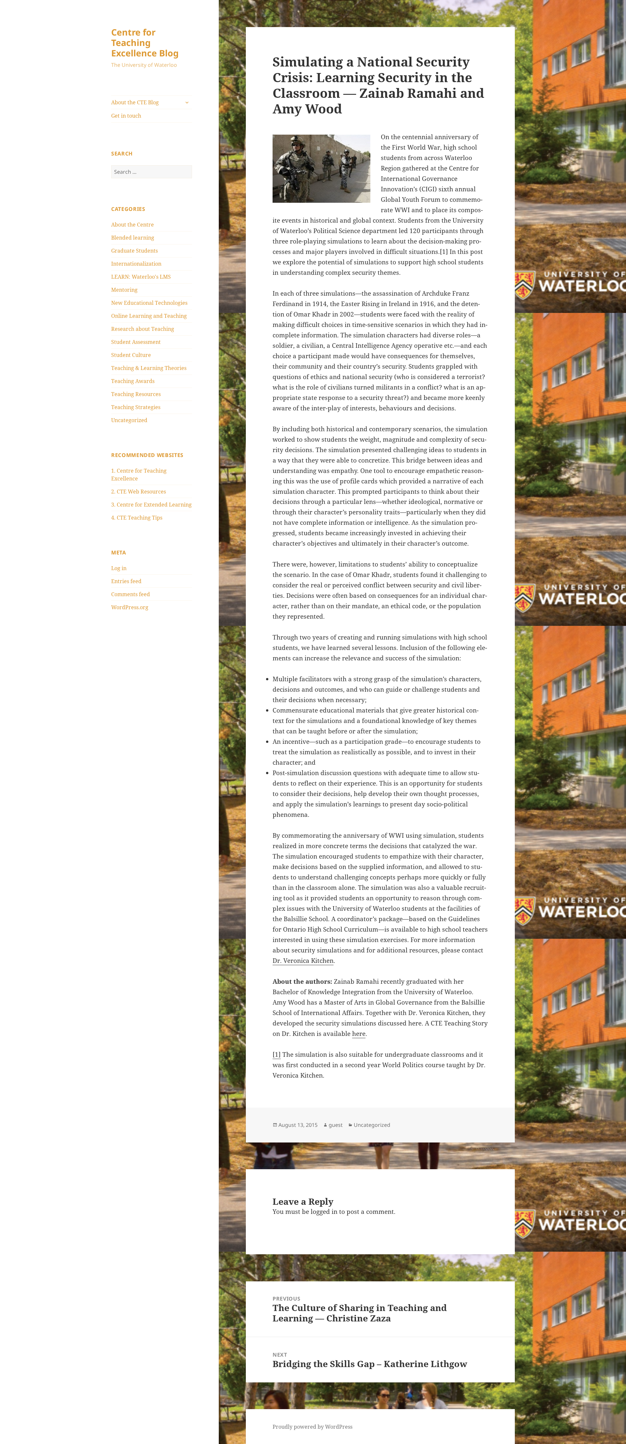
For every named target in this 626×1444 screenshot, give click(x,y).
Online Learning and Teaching (149, 315)
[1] (277, 1054)
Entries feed (126, 581)
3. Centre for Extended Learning (151, 504)
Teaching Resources (136, 394)
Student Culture (131, 355)
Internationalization (136, 263)
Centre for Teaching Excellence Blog (145, 42)
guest (336, 1124)
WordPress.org (129, 607)
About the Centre (132, 224)
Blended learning (132, 237)
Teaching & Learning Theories (148, 368)
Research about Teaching (142, 328)
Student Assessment (136, 342)
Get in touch (126, 115)
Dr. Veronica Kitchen (303, 960)
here (358, 1033)
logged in (324, 1211)
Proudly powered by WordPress (312, 1426)
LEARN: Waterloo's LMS (141, 276)
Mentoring (124, 289)
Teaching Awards (133, 381)
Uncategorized (129, 420)
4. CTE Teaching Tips (136, 517)
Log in (119, 568)
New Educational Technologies (149, 302)
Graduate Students (134, 250)
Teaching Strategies (135, 407)
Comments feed (130, 594)
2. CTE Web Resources (138, 491)
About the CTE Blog (135, 102)
